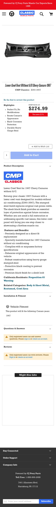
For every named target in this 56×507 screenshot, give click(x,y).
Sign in (12, 357)
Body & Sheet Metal (38, 285)
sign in (27, 339)
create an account (39, 339)
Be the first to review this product (19, 100)
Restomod (9, 289)
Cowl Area (22, 289)
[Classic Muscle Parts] (27, 14)
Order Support (10, 458)
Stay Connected (10, 451)
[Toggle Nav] (4, 13)
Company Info (10, 465)
